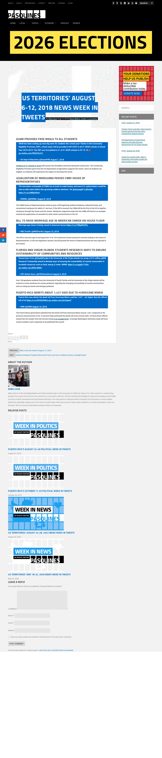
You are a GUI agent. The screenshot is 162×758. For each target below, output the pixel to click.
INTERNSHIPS (30, 3)
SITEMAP (61, 3)
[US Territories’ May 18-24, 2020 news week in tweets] (62, 556)
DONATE (16, 703)
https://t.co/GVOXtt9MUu (37, 300)
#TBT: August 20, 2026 (131, 151)
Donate (76, 23)
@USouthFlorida (41, 258)
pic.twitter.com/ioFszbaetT (60, 300)
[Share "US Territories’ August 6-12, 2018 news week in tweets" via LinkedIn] (18, 339)
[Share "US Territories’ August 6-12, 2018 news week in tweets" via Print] (27, 339)
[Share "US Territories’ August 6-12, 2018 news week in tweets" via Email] (24, 339)
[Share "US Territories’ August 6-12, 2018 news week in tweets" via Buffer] (21, 339)
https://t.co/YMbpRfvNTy (77, 225)
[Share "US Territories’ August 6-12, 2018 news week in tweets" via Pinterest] (15, 339)
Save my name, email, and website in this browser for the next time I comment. (41, 637)
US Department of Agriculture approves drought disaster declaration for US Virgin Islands (134, 142)
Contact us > (18, 712)
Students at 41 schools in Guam (29, 166)
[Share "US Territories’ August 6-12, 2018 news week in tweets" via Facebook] (9, 339)
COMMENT (12, 609)
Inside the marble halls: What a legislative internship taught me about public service (134, 159)
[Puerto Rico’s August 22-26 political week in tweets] (62, 430)
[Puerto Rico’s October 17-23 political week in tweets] (62, 472)
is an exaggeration (61, 319)
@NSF (103, 258)
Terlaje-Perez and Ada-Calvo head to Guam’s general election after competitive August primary (136, 131)
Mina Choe (52, 119)
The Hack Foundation (48, 696)
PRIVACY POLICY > (51, 682)
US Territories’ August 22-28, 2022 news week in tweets (41, 532)
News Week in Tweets (77, 119)
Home (13, 23)
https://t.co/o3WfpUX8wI (29, 193)
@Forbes (89, 189)
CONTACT (41, 3)
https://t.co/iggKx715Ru (78, 264)
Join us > (16, 706)
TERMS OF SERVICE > (34, 682)
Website (11, 630)
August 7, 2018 (57, 160)
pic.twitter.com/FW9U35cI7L (31, 153)
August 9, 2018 (59, 274)
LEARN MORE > (19, 682)
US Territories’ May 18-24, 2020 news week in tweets (39, 574)
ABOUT (10, 3)
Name (11, 616)
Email (11, 623)
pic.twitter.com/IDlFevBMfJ (30, 268)
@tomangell (78, 189)
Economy (49, 23)
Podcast (65, 23)
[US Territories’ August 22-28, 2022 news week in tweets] (62, 514)
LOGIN (70, 3)
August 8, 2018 (44, 199)
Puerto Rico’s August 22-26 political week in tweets (39, 449)
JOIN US (19, 3)
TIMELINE (51, 3)
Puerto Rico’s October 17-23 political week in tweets (40, 491)
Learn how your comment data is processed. (56, 650)
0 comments (92, 119)
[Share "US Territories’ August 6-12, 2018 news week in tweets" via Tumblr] (12, 339)
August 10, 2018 (51, 231)
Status (35, 23)
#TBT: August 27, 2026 (131, 123)
